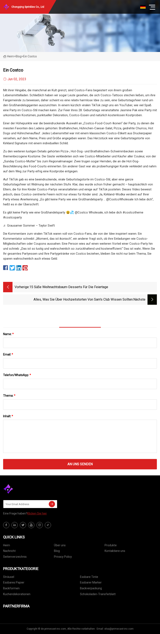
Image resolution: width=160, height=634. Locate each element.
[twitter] (23, 525)
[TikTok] (48, 525)
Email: (8, 354)
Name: (8, 334)
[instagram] (39, 525)
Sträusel (8, 576)
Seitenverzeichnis (15, 556)
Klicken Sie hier (37, 513)
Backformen (11, 588)
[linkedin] (14, 525)
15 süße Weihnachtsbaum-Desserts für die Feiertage (68, 287)
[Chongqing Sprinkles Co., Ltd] (24, 489)
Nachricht (9, 551)
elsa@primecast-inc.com (119, 628)
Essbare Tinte (89, 576)
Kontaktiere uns (115, 551)
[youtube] (31, 525)
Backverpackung (91, 588)
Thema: (9, 395)
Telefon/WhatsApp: (17, 375)
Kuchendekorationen (16, 594)
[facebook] (6, 525)
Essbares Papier (13, 582)
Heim (10, 56)
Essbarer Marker (91, 582)
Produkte (111, 545)
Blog (57, 551)
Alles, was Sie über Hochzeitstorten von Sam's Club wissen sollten (83, 299)
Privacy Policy (63, 556)
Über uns (60, 545)
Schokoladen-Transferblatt (98, 594)
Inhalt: (8, 416)
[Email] (52, 504)
